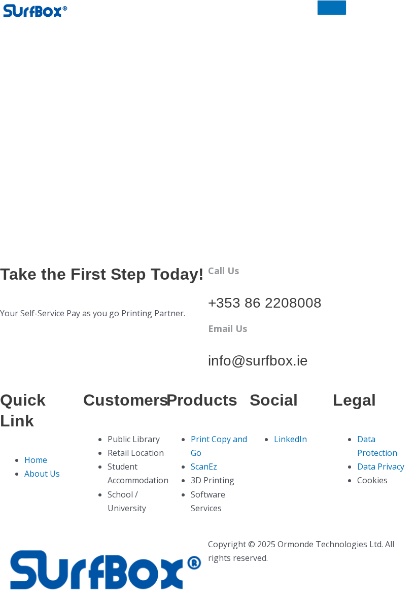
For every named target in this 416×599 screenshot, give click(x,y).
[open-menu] (331, 7)
